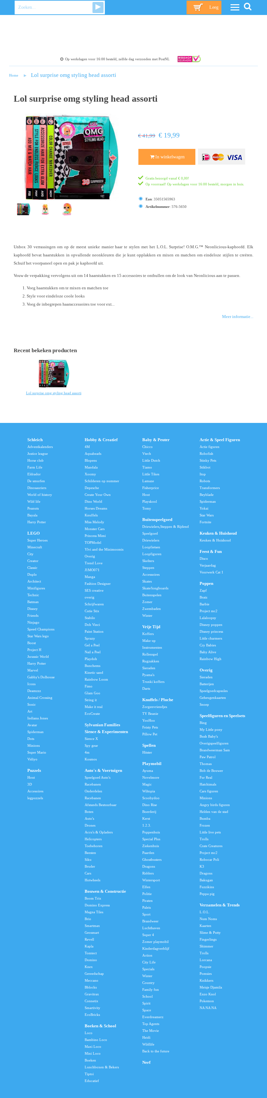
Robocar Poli (209, 859)
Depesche (92, 488)
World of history (39, 495)
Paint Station (94, 631)
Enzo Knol (208, 994)
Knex (89, 967)
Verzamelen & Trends (220, 905)
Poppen (206, 583)
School (147, 996)
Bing (203, 723)
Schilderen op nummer (102, 481)
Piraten (147, 901)
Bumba (205, 818)
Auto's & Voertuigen (103, 770)
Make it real (94, 707)
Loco (88, 1033)
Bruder (90, 866)
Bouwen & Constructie (105, 891)
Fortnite (205, 522)
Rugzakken (150, 661)
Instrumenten (152, 647)
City (30, 554)
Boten (89, 812)
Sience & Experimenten (106, 732)
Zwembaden (151, 609)
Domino (91, 960)
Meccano (91, 980)
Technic (33, 595)
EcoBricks (92, 1015)
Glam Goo (92, 693)
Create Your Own (98, 495)
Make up (149, 641)
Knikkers (206, 980)
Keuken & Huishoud (218, 533)
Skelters (148, 561)
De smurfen (36, 481)
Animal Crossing (39, 698)
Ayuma (147, 771)
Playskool (149, 501)
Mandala (91, 467)
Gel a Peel (92, 645)
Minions (33, 745)
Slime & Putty (210, 932)
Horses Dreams (96, 508)
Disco (204, 558)
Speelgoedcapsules (214, 691)
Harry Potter (36, 522)
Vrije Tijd (151, 627)
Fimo (88, 686)
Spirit (146, 1003)
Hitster (147, 752)
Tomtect (91, 953)
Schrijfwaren (94, 604)
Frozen (205, 825)
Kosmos (91, 759)
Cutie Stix (92, 611)
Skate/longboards (155, 588)
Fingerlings (208, 939)
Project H (34, 650)
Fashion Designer (98, 583)
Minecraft (34, 547)
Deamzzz (34, 691)
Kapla (89, 946)
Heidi (146, 1037)
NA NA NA (208, 1008)
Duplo (32, 574)
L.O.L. (205, 912)
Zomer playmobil (155, 942)
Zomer (147, 602)
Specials (148, 969)
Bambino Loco (96, 1040)
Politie (147, 894)
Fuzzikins (207, 887)
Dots (30, 739)
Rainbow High (210, 659)
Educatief (92, 1081)
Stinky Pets (208, 460)
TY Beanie (150, 713)
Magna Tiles (94, 912)
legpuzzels (35, 798)
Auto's (89, 818)
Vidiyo (32, 759)
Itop (203, 474)
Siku (88, 859)
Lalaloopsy (208, 618)
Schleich (35, 440)
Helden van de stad (214, 812)
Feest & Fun (211, 551)
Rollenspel (150, 654)
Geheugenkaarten (213, 698)
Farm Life (34, 467)
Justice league (37, 453)
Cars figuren (209, 791)
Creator (32, 561)
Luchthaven (151, 928)
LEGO (33, 533)
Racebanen (93, 784)
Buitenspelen (152, 595)
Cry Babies (208, 645)
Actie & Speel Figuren (220, 440)
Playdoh (91, 659)
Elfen (146, 887)
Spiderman (35, 732)
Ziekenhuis (150, 846)
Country (148, 983)
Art (29, 711)
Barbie (204, 604)
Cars (88, 873)
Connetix (91, 1001)
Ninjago (33, 622)
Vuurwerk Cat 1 (211, 572)
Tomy (146, 508)
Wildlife (148, 1044)
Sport (146, 914)
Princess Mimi (95, 536)
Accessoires (151, 574)
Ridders (148, 873)
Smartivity (92, 1008)
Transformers (210, 488)
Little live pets (210, 832)
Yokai (204, 508)
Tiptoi (89, 1074)
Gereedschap (94, 973)
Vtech (146, 453)
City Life (149, 962)
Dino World (93, 501)
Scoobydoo (151, 798)
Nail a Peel (93, 652)
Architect (34, 581)
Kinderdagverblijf (155, 948)
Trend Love (94, 563)
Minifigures (36, 588)
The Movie (150, 1031)
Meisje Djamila (211, 987)
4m (87, 752)
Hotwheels (92, 880)
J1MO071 (92, 570)
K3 (202, 866)
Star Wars (207, 515)
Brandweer (150, 921)
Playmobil (152, 763)
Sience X (91, 739)
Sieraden (148, 668)
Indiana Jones (37, 718)
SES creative (94, 590)
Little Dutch (151, 460)
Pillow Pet (149, 734)
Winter (147, 615)
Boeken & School (100, 1026)
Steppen (148, 568)
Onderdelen (93, 791)
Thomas (206, 764)
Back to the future (155, 1051)
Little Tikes (150, 474)
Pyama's (148, 675)
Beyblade (207, 495)
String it (91, 700)
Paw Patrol (208, 757)
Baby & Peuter (156, 440)
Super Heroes (37, 540)
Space (146, 1010)
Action (147, 955)
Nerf (146, 1062)
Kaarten (205, 926)
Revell (89, 939)
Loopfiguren (152, 554)
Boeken (90, 1060)
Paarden (148, 853)
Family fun (150, 989)
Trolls (204, 839)
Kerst (146, 818)
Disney (32, 609)
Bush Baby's (209, 736)
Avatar (32, 725)
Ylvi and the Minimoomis (104, 549)
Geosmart (92, 932)
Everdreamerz (152, 1017)
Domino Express (97, 905)
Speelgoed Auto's (97, 777)
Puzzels (34, 770)
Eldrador (34, 474)
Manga (90, 577)
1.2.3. (146, 825)
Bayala (32, 515)
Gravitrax (92, 994)
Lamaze (148, 481)
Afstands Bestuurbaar (101, 805)
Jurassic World (38, 656)
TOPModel (93, 542)
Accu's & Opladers (99, 832)
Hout (31, 777)
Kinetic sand (94, 672)
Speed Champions (40, 629)
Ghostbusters (152, 859)
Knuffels (91, 515)
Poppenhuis (151, 832)
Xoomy (90, 474)
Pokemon (207, 1001)
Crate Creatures (211, 846)
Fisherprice (150, 488)
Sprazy (90, 638)
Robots (205, 481)
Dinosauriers (36, 488)
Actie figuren (209, 447)
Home (13, 75)
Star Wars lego (38, 636)
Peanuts (33, 508)
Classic (32, 568)
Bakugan (206, 880)
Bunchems (92, 666)
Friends (32, 615)
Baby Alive (208, 652)
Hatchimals (208, 784)
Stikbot (205, 467)
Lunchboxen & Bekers (102, 1067)
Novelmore (150, 777)
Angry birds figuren (215, 805)
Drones (90, 825)
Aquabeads (93, 453)
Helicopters (93, 839)
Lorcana (206, 960)
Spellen (149, 745)
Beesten (90, 853)
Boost (31, 643)
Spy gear (91, 745)
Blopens (91, 460)
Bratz (203, 597)
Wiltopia (148, 791)
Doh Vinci (92, 625)
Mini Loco (93, 1053)
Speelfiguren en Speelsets (222, 716)
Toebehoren (94, 846)
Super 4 (148, 935)
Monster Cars (95, 529)
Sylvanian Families (102, 725)
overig (89, 597)
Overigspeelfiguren (214, 743)
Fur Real (206, 777)
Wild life (33, 501)
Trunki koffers (153, 682)
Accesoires (35, 791)
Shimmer (206, 946)
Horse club (35, 460)
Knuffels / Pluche (157, 700)
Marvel (32, 670)
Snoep (204, 704)
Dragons (148, 866)
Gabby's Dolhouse (41, 677)
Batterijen (207, 684)
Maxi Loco (93, 1046)
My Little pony (211, 729)
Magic (147, 784)
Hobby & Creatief (101, 440)
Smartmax (92, 926)
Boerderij (149, 812)
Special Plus (151, 839)
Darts (146, 688)
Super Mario (36, 752)
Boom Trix (93, 898)
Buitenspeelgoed (157, 519)
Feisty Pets (150, 727)
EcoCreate (92, 713)
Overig (90, 556)
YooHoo (148, 720)
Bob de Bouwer (211, 771)
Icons (31, 684)
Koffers (148, 634)
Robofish (206, 453)
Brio (88, 919)
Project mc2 (209, 611)
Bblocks (91, 987)
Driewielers (150, 540)
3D (29, 784)
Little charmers (211, 638)
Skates (147, 581)
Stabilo (90, 618)
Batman (33, 602)
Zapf (203, 590)
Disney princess (211, 631)
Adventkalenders (40, 447)
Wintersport (151, 880)
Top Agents (150, 1024)
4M (87, 447)
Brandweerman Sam (215, 750)
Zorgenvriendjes (154, 707)
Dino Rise (149, 805)
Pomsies (206, 973)
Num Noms (208, 919)
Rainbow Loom (96, 679)
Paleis (146, 907)
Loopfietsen (151, 547)
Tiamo (147, 467)
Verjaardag (208, 565)
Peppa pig (207, 894)
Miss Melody (94, 522)
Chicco (147, 447)
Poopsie (205, 967)
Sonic (31, 704)
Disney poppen (211, 625)
